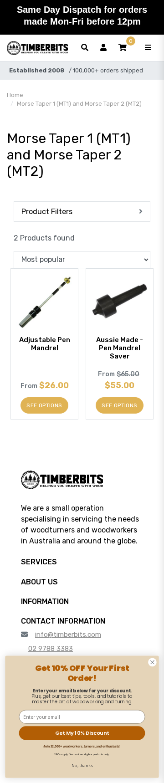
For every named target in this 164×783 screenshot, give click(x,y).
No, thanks (82, 765)
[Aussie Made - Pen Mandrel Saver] (120, 302)
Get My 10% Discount (82, 733)
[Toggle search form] (84, 47)
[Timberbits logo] (37, 47)
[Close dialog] (152, 662)
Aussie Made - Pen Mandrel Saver (119, 348)
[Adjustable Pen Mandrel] (44, 302)
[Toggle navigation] (148, 47)
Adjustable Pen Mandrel (44, 344)
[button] (123, 47)
